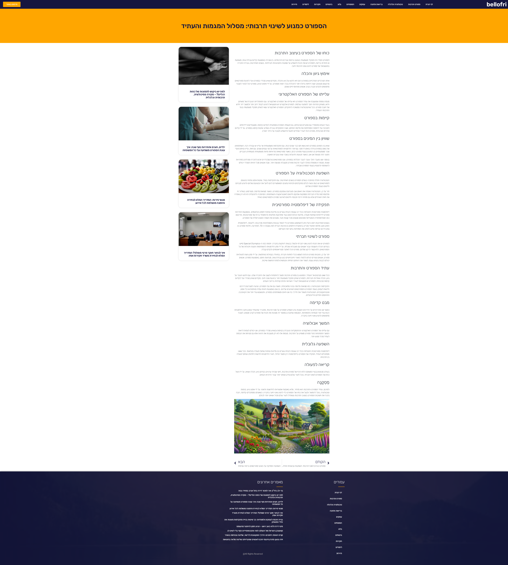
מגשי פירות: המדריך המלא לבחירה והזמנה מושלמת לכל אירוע (206, 201)
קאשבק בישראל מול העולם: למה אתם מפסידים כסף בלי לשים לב (255, 530)
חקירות (317, 4)
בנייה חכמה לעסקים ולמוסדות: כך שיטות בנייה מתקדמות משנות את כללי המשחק (253, 520)
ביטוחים (329, 4)
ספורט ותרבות (414, 4)
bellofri (497, 4)
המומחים (350, 4)
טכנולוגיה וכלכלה (395, 4)
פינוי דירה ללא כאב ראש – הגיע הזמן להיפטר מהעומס (260, 526)
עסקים (362, 4)
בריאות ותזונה (376, 4)
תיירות (294, 4)
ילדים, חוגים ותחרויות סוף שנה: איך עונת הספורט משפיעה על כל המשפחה (204, 149)
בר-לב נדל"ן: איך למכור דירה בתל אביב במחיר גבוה (260, 490)
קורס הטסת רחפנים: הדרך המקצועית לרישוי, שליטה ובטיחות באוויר (254, 535)
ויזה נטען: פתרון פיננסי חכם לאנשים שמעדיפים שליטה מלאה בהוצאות (253, 539)
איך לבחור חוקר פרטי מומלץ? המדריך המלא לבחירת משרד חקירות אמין (204, 254)
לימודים (305, 4)
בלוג (339, 4)
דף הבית (429, 4)
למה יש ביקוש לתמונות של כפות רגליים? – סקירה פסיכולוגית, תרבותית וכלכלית (207, 94)
